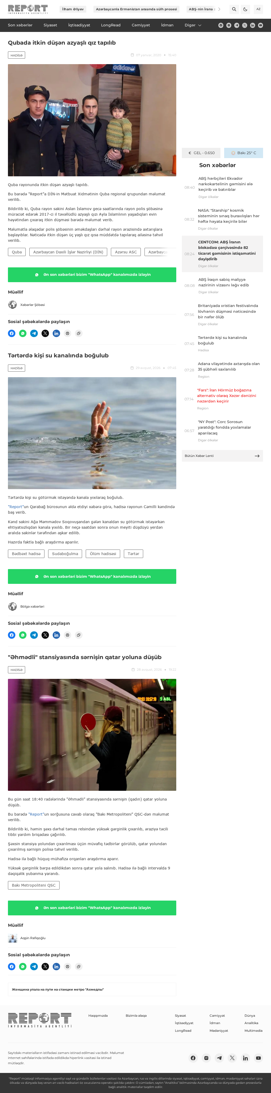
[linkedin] (252, 25)
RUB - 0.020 (204, 152)
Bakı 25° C (246, 152)
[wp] (22, 333)
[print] (67, 333)
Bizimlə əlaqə (136, 1016)
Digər (190, 25)
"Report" (16, 506)
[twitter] (244, 25)
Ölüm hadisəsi (103, 553)
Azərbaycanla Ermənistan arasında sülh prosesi (136, 9)
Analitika (251, 1023)
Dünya (250, 1016)
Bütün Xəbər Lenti (199, 456)
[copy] (78, 333)
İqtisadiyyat (184, 1023)
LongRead (183, 1031)
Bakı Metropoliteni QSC (34, 885)
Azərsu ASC (126, 252)
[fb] (220, 25)
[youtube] (260, 25)
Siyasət (180, 1016)
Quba (17, 252)
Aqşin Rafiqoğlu (33, 938)
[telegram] (236, 25)
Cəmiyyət (217, 1016)
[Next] (216, 9)
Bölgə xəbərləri (32, 606)
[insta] (228, 25)
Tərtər (133, 553)
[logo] (28, 9)
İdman (215, 1023)
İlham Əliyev (73, 9)
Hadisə (16, 55)
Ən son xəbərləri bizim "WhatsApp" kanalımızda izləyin (97, 274)
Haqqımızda (98, 1016)
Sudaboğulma (65, 553)
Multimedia (254, 1031)
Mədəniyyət (219, 1031)
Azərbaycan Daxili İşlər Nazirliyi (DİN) (68, 252)
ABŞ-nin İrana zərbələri (209, 9)
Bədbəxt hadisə (26, 553)
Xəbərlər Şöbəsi (32, 305)
